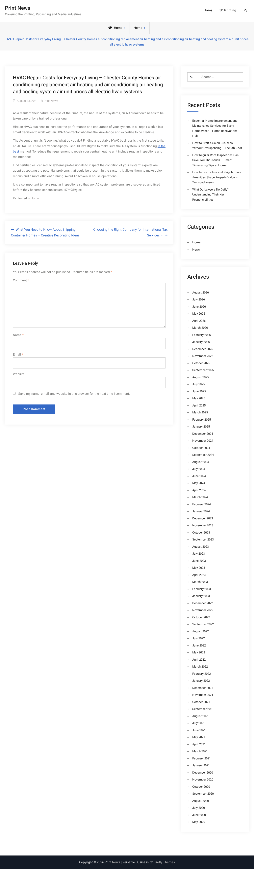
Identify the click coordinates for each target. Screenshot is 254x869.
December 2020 (202, 772)
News (196, 249)
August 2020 (200, 801)
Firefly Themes (164, 862)
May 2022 (198, 652)
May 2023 (198, 568)
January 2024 (201, 511)
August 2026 (200, 292)
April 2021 (199, 744)
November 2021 (202, 695)
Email (18, 354)
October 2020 (201, 786)
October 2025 (201, 363)
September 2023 (203, 539)
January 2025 (201, 426)
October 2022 (201, 617)
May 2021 (198, 737)
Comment (21, 280)
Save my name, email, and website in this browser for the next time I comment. (74, 393)
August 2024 (200, 462)
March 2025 (200, 412)
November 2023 (202, 525)
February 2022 (201, 674)
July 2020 (198, 808)
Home (208, 10)
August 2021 (200, 716)
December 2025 (202, 349)
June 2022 (199, 645)
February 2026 (201, 335)
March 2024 (200, 497)
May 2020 (198, 822)
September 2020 (203, 793)
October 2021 (201, 702)
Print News (17, 8)
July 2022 (198, 638)
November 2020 (202, 779)
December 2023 (202, 518)
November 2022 (202, 610)
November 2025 (202, 356)
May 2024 (198, 483)
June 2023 (199, 561)
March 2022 (200, 666)
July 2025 (198, 384)
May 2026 (198, 313)
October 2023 (201, 532)
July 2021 (198, 723)
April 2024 (199, 490)
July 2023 (198, 553)
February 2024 (201, 504)
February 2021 (201, 758)
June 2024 (199, 476)
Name (18, 335)
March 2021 (200, 751)
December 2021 (202, 688)
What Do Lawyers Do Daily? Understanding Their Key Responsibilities (210, 194)
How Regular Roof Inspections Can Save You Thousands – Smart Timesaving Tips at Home (215, 160)
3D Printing (227, 10)
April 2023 (199, 575)
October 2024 (201, 448)
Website (18, 374)
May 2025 (198, 398)
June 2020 (199, 815)
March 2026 (200, 328)
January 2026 (201, 342)
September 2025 (203, 370)
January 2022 (201, 680)
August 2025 (200, 377)
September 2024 (203, 455)
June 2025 (199, 391)
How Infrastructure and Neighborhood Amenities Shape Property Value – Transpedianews (217, 177)
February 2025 (201, 419)
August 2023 (200, 546)
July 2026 (198, 299)
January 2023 (201, 596)
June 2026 (199, 306)
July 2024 (198, 469)
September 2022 (203, 624)
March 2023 (200, 582)
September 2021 (203, 709)
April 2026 (199, 321)
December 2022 (202, 603)
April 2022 (199, 659)
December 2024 (202, 434)
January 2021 (201, 765)
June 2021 (199, 730)
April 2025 (199, 405)
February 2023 (201, 589)
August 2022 (200, 631)
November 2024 (202, 440)
